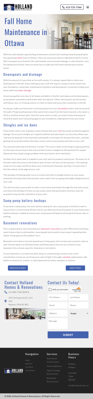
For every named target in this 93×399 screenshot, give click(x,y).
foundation (63, 108)
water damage (24, 90)
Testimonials (30, 370)
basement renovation (51, 228)
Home (27, 360)
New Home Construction (53, 360)
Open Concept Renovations (53, 372)
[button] (88, 7)
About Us (28, 364)
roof (60, 131)
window (67, 257)
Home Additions (54, 366)
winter (19, 58)
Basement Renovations (52, 380)
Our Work (29, 367)
